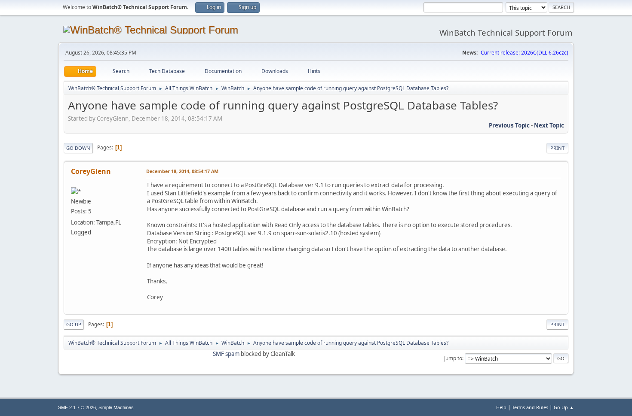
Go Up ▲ (564, 407)
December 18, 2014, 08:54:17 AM (182, 171)
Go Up (73, 324)
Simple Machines (116, 407)
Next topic (549, 125)
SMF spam (226, 354)
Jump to (453, 357)
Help (501, 407)
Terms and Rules (530, 407)
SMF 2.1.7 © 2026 (77, 407)
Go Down (78, 148)
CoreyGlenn (91, 171)
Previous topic (509, 125)
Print (557, 148)
